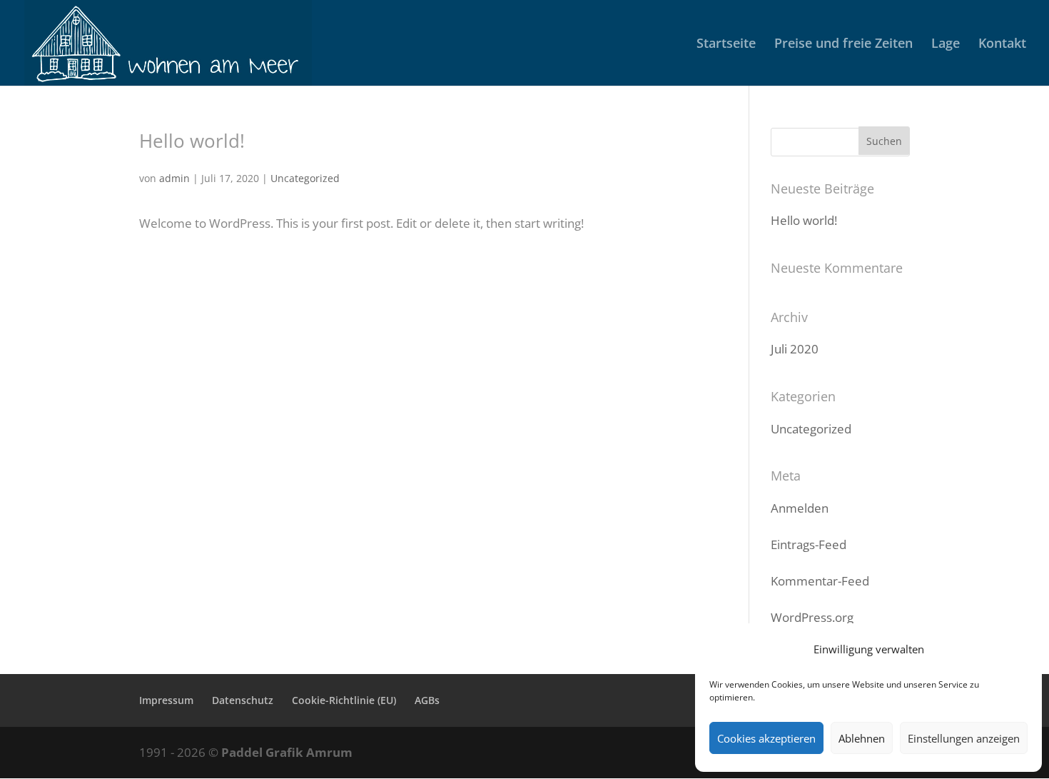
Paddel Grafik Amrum (287, 752)
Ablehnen (861, 738)
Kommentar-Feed (820, 581)
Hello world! (192, 141)
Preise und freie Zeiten (843, 44)
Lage (945, 44)
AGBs (427, 700)
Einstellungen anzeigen (964, 738)
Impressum (166, 700)
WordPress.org (812, 617)
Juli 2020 (795, 349)
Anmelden (799, 508)
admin (174, 178)
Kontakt (1002, 44)
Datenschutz (242, 700)
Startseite (726, 44)
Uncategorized (305, 178)
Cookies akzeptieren (766, 738)
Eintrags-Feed (808, 544)
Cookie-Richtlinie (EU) (344, 700)
